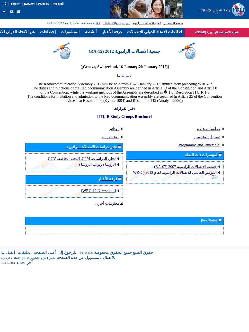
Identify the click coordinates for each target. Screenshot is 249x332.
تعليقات (24, 252)
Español (29, 3)
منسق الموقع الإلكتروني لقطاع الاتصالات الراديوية (28, 258)
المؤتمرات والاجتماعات (116, 23)
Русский (58, 3)
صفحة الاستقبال (173, 23)
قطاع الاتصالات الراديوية (147, 23)
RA (98, 23)
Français (43, 3)
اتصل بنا (8, 252)
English (15, 3)
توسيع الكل (126, 76)
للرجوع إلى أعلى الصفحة (55, 252)
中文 (4, 3)
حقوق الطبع (143, 252)
